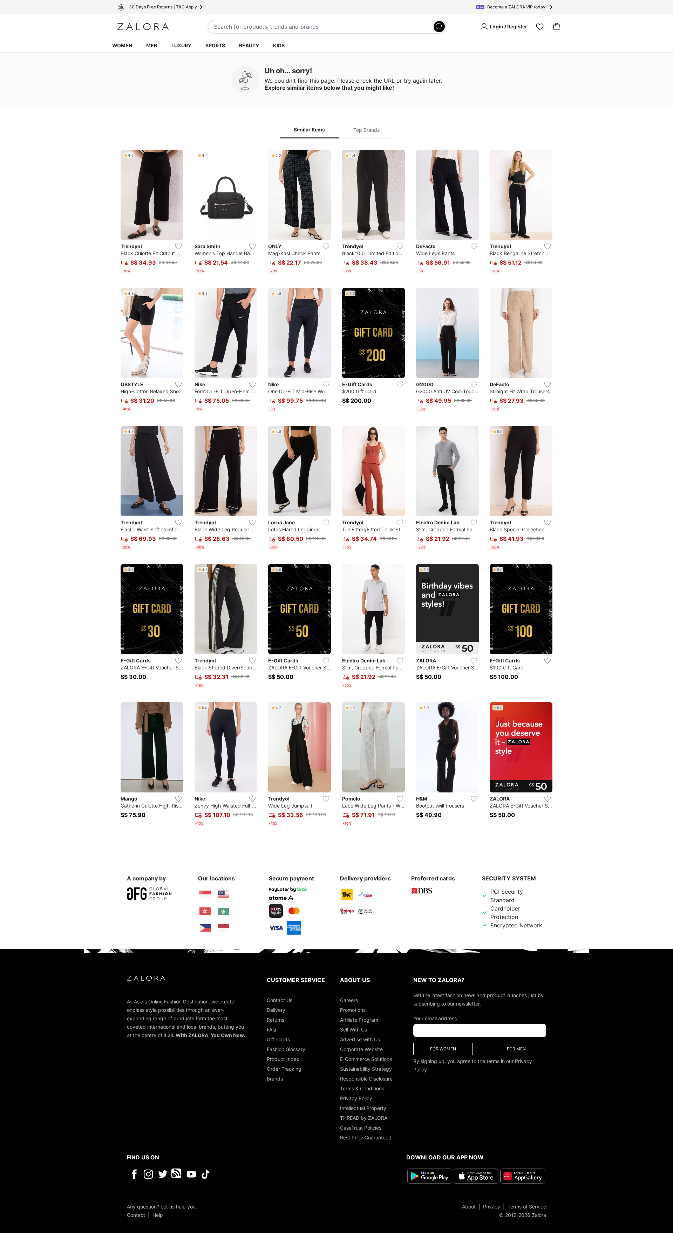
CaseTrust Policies (360, 1128)
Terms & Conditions (362, 1088)
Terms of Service (527, 1206)
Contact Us (279, 1000)
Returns (275, 1020)
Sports (215, 45)
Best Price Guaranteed (366, 1137)
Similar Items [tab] (309, 129)
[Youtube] (191, 1174)
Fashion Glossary (286, 1049)
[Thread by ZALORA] (177, 1174)
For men (516, 1048)
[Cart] (556, 26)
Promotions (353, 1010)
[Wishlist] (540, 26)
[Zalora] (143, 26)
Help (157, 1215)
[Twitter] (163, 1174)
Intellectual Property (363, 1108)
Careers (349, 1000)
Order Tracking (284, 1069)
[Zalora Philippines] (205, 928)
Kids (279, 45)
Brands (275, 1079)
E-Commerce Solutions (366, 1059)
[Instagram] (148, 1174)
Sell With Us (353, 1030)
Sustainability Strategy (366, 1069)
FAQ (271, 1030)
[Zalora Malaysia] (223, 894)
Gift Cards (278, 1039)
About (469, 1206)
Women (122, 45)
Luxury (181, 45)
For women (443, 1048)
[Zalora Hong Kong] (205, 911)
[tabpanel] (336, 489)
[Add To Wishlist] (178, 246)
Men (151, 45)
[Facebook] (134, 1174)
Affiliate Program (359, 1020)
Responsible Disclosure (366, 1079)
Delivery (276, 1010)
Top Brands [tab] (366, 130)
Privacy (491, 1206)
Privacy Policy (356, 1098)
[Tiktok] (251, 1174)
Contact (136, 1215)
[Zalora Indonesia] (223, 928)
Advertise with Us (360, 1039)
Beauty (249, 45)
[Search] (439, 26)
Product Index (283, 1059)
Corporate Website (361, 1049)
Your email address (435, 1018)
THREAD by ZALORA (363, 1118)
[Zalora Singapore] (205, 894)
